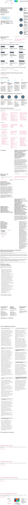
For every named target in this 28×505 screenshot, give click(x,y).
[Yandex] (18, 499)
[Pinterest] (15, 501)
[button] (3, 46)
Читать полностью (2, 465)
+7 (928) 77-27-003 (11, 1)
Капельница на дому (13, 63)
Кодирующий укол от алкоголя (6, 445)
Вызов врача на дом (4, 49)
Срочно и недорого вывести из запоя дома (9, 477)
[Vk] (15, 499)
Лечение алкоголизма (22, 49)
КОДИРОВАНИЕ (2, 122)
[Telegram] (15, 1)
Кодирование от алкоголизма (4, 55)
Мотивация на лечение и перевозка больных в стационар (22, 56)
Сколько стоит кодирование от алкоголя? (8, 493)
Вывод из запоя (13, 48)
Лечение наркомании (13, 55)
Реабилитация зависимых (22, 63)
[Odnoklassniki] (17, 499)
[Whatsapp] (17, 1)
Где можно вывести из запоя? (6, 461)
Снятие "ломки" (4, 63)
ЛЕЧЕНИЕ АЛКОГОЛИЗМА (3, 129)
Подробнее (2, 50)
